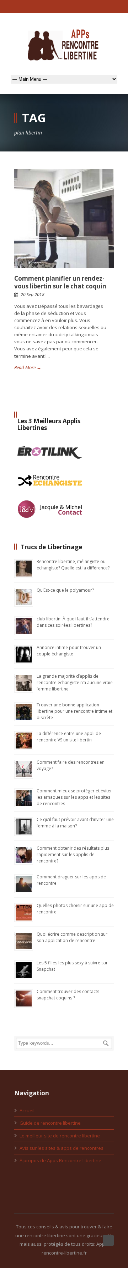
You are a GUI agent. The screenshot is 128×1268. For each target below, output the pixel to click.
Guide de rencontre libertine (50, 1123)
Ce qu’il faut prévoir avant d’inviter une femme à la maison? (75, 822)
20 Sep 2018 (32, 295)
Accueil (27, 1110)
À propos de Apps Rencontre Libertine (60, 1160)
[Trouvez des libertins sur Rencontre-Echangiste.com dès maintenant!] (49, 492)
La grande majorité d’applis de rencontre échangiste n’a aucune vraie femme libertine (75, 682)
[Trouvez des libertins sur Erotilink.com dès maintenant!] (49, 464)
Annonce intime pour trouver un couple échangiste (69, 650)
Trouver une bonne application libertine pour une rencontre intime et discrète (74, 711)
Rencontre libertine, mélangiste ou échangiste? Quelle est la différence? (73, 564)
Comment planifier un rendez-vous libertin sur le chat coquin (60, 282)
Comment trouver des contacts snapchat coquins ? (68, 994)
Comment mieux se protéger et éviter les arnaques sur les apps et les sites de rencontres (74, 797)
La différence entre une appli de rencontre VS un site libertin (69, 736)
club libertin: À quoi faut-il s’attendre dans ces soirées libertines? (73, 622)
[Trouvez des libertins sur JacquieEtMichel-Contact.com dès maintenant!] (49, 520)
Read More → (27, 367)
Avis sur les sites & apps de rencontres (61, 1148)
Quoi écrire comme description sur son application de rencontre (72, 937)
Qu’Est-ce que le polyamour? (65, 590)
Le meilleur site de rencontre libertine (60, 1135)
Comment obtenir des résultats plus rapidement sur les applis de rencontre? (73, 854)
